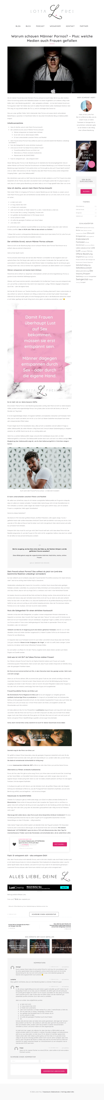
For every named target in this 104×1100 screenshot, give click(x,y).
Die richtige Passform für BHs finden (62, 948)
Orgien (86, 257)
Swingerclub (79, 212)
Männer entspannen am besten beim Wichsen (28, 132)
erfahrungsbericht (90, 236)
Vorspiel (82, 282)
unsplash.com (26, 899)
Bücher (78, 230)
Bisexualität (87, 227)
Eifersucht (11, 906)
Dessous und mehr (88, 230)
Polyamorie (90, 262)
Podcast (40, 26)
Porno (24, 906)
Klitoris (92, 245)
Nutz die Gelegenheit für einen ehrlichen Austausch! (26, 145)
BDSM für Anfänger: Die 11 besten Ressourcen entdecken (17, 947)
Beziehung (82, 227)
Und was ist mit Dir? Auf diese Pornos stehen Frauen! (27, 148)
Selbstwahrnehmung (82, 271)
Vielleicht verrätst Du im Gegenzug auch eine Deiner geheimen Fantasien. (31, 630)
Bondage (92, 227)
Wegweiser (55, 26)
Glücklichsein (80, 245)
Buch (28, 26)
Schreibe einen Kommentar (44, 914)
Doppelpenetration (79, 233)
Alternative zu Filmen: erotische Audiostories (28, 153)
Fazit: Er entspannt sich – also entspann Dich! (24, 159)
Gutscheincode (87, 245)
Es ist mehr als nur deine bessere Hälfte (26, 135)
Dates (82, 230)
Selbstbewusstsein (41, 906)
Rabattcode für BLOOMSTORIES (24, 155)
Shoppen (86, 273)
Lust (78, 250)
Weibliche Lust (79, 216)
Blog (18, 26)
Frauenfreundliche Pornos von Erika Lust (26, 150)
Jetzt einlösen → (59, 844)
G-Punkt (87, 242)
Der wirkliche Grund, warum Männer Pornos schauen (27, 130)
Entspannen (81, 236)
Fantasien (80, 242)
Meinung (89, 251)
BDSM (77, 227)
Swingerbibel (92, 276)
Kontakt (70, 26)
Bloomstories (11, 802)
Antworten (65, 966)
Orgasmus (80, 257)
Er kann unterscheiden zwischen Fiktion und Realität (30, 137)
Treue (91, 279)
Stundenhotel (86, 276)
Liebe (78, 248)
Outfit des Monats (80, 209)
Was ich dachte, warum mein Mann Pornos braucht (26, 127)
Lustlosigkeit (84, 251)
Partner (84, 26)
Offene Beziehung (18, 906)
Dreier (85, 233)
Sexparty (79, 274)
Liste (93, 248)
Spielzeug (79, 276)
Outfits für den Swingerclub (87, 259)
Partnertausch (79, 262)
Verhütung (78, 282)
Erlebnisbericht (82, 239)
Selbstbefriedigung (31, 906)
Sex (47, 906)
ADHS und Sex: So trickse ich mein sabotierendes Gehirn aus (39, 947)
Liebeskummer (85, 248)
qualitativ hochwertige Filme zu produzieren (22, 697)
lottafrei (13, 979)
